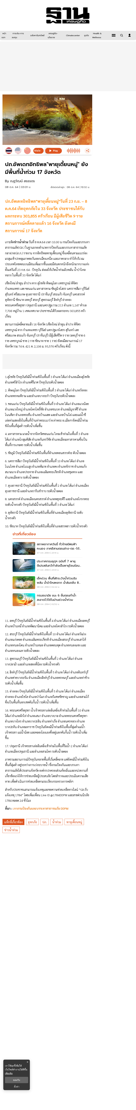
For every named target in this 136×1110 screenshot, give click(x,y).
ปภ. (44, 822)
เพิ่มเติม (9, 1073)
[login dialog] (129, 35)
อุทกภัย (32, 822)
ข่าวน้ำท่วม (11, 830)
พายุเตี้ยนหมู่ (74, 822)
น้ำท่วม (56, 822)
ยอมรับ (16, 1080)
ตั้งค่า (16, 1086)
